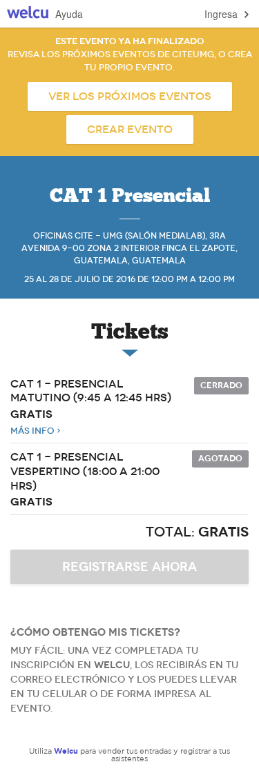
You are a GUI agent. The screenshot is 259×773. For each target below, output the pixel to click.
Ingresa (221, 14)
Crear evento (130, 130)
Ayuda (69, 14)
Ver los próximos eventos (129, 96)
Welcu (27, 14)
